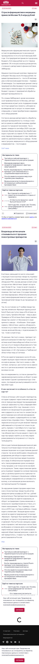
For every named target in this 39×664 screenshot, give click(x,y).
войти (32, 217)
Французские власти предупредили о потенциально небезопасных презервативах (19, 183)
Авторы (25, 631)
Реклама (16, 631)
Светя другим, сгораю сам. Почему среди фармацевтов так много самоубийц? (20, 206)
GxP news (5, 148)
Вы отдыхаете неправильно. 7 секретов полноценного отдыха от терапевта (20, 195)
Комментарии (32, 213)
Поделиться (19, 213)
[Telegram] (3, 642)
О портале (6, 631)
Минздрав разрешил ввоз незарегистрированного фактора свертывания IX (17, 165)
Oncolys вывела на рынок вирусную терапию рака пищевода (18, 177)
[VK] (11, 642)
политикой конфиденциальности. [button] (13, 655)
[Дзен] (7, 642)
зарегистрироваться (9, 218)
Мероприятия (7, 638)
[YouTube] (15, 642)
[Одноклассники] (19, 642)
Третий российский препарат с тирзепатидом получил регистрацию (19, 159)
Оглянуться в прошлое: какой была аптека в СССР (18, 201)
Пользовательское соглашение (13, 634)
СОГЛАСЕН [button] (19, 660)
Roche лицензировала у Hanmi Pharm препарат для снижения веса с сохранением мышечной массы (18, 171)
